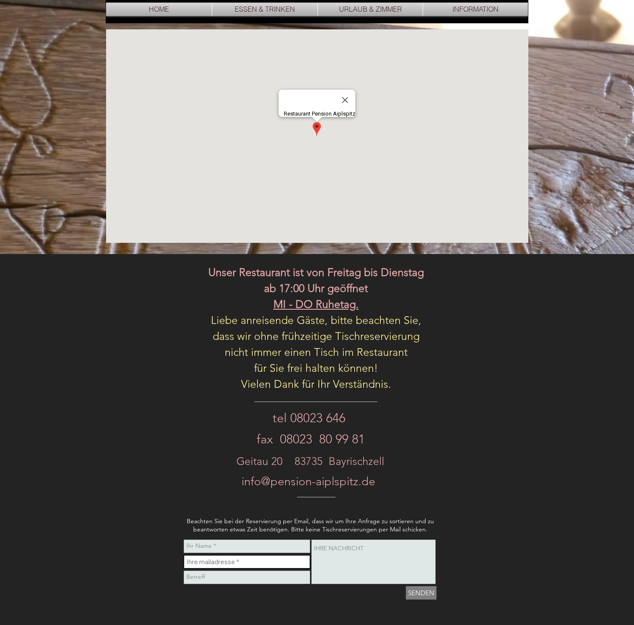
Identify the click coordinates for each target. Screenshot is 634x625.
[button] (264, 9)
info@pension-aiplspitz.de (308, 481)
